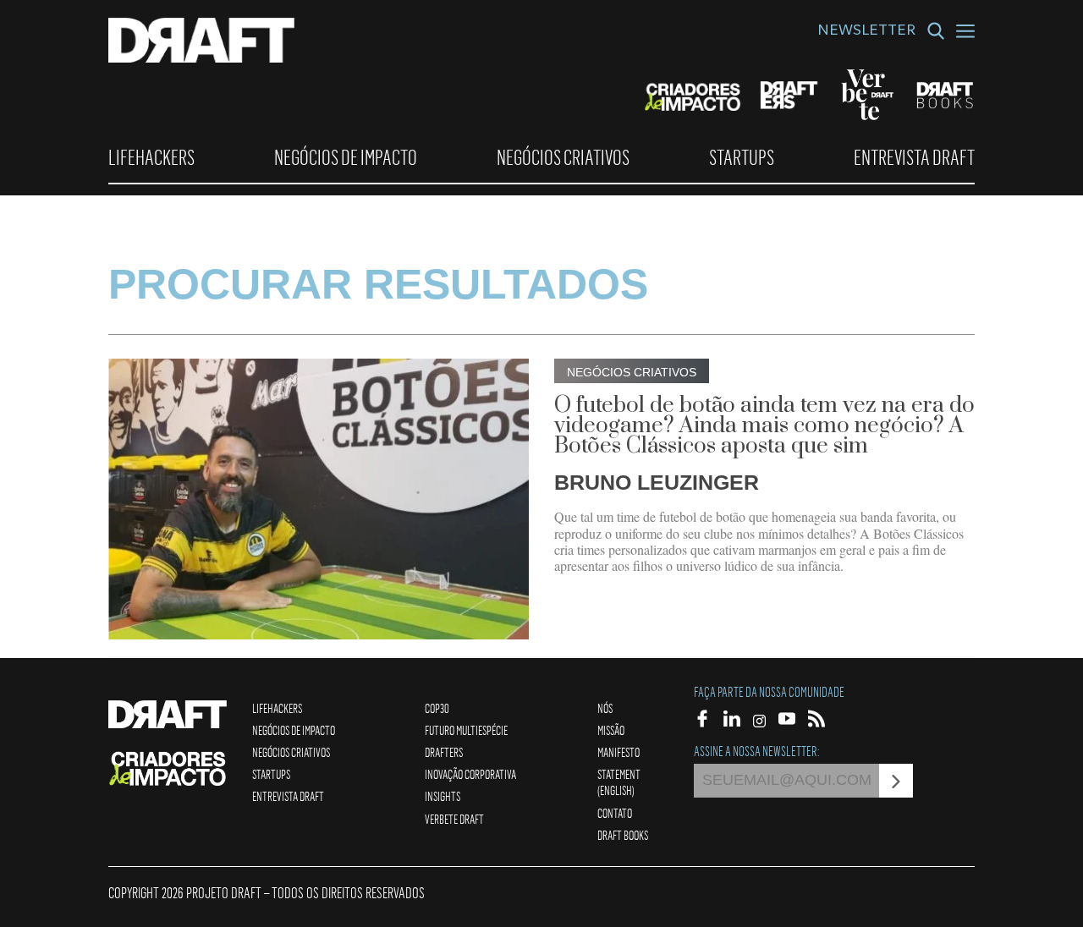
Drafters (444, 752)
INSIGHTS (442, 796)
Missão (610, 730)
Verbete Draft (454, 818)
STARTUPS (741, 157)
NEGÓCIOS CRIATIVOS (563, 157)
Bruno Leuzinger (656, 482)
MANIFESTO (618, 752)
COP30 (437, 708)
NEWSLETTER (866, 32)
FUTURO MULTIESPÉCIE (466, 730)
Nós (605, 708)
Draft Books (622, 834)
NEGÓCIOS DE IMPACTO (345, 157)
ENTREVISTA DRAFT (914, 157)
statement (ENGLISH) (618, 782)
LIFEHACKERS (151, 157)
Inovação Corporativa (470, 774)
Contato (614, 812)
